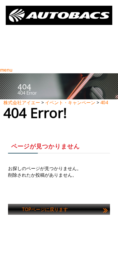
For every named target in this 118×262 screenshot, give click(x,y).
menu (6, 70)
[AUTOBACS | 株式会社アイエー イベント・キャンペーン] (59, 15)
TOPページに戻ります (45, 209)
